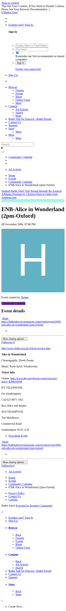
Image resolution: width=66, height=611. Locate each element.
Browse (12, 87)
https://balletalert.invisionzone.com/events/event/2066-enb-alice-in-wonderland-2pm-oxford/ (31, 323)
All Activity (22, 109)
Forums (19, 90)
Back (18, 534)
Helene (25, 297)
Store (11, 128)
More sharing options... (14, 339)
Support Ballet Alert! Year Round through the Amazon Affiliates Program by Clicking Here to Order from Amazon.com (31, 194)
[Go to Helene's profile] (33, 291)
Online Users (22, 99)
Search (19, 112)
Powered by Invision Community (34, 505)
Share (4, 318)
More (18, 103)
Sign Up (13, 75)
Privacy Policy (16, 493)
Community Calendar (13, 303)
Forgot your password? (28, 69)
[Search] (2, 152)
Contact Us (14, 122)
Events (19, 93)
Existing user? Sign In (21, 24)
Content (12, 106)
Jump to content (10, 2)
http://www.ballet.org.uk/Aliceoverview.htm (25, 348)
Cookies (13, 499)
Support (12, 125)
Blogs (18, 96)
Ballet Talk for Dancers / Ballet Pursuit (29, 119)
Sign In (20, 63)
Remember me (23, 56)
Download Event (17, 435)
